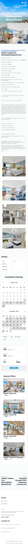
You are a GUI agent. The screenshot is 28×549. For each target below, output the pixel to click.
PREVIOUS (4, 476)
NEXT (24, 476)
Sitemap (20, 543)
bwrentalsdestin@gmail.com (9, 528)
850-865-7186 (6, 531)
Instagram (5, 503)
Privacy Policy (9, 543)
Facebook (5, 501)
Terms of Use (15, 543)
